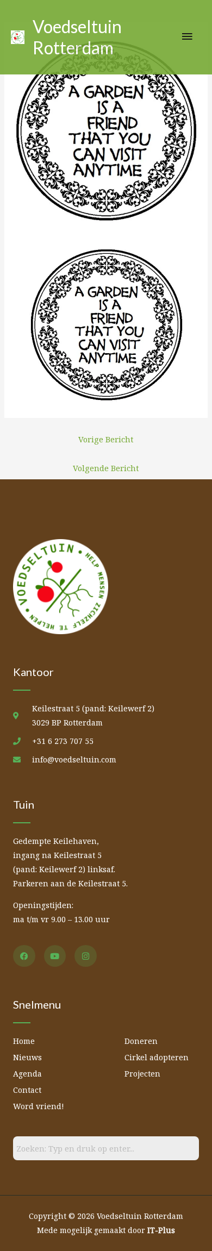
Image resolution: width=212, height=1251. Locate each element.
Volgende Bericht (106, 467)
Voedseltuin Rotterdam (77, 37)
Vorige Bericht (106, 439)
